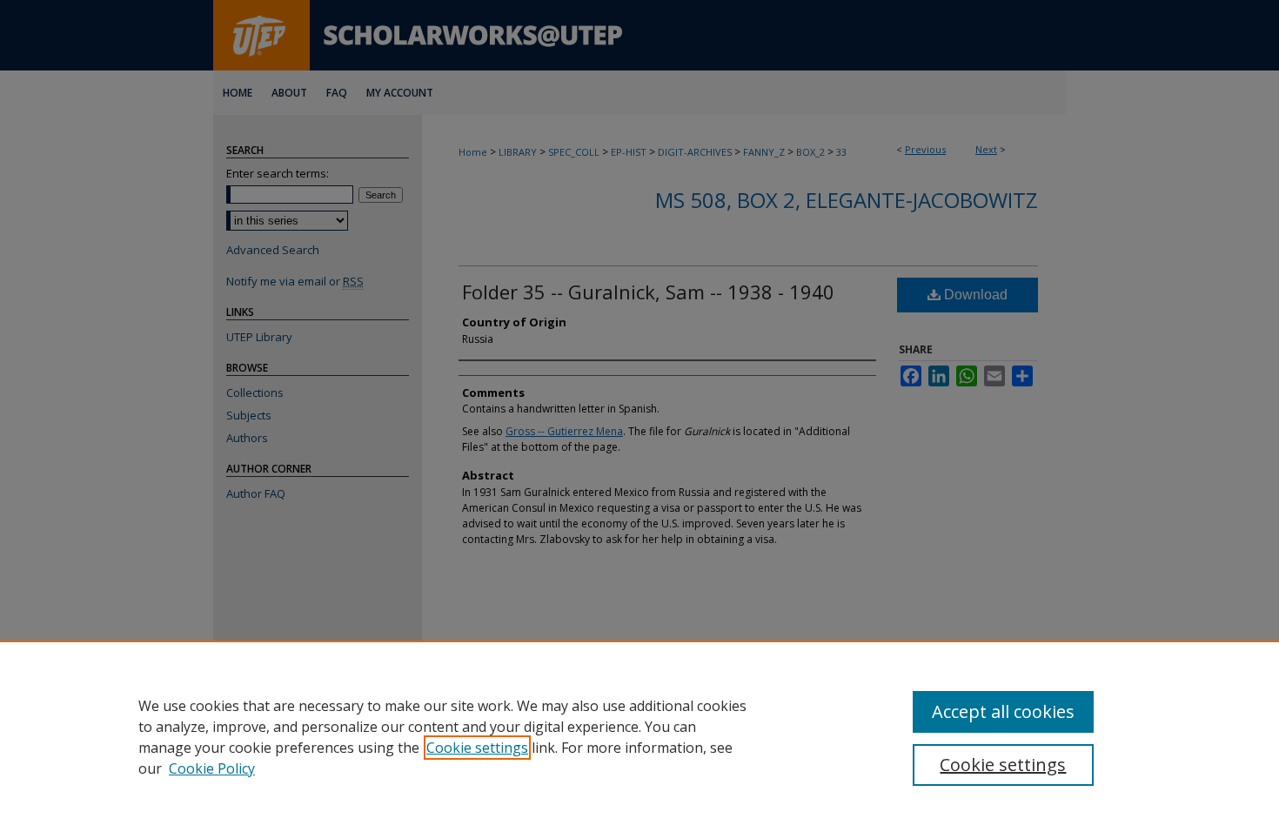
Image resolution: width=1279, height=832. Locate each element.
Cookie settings (477, 747)
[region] (639, 736)
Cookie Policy (212, 768)
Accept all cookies (1003, 711)
